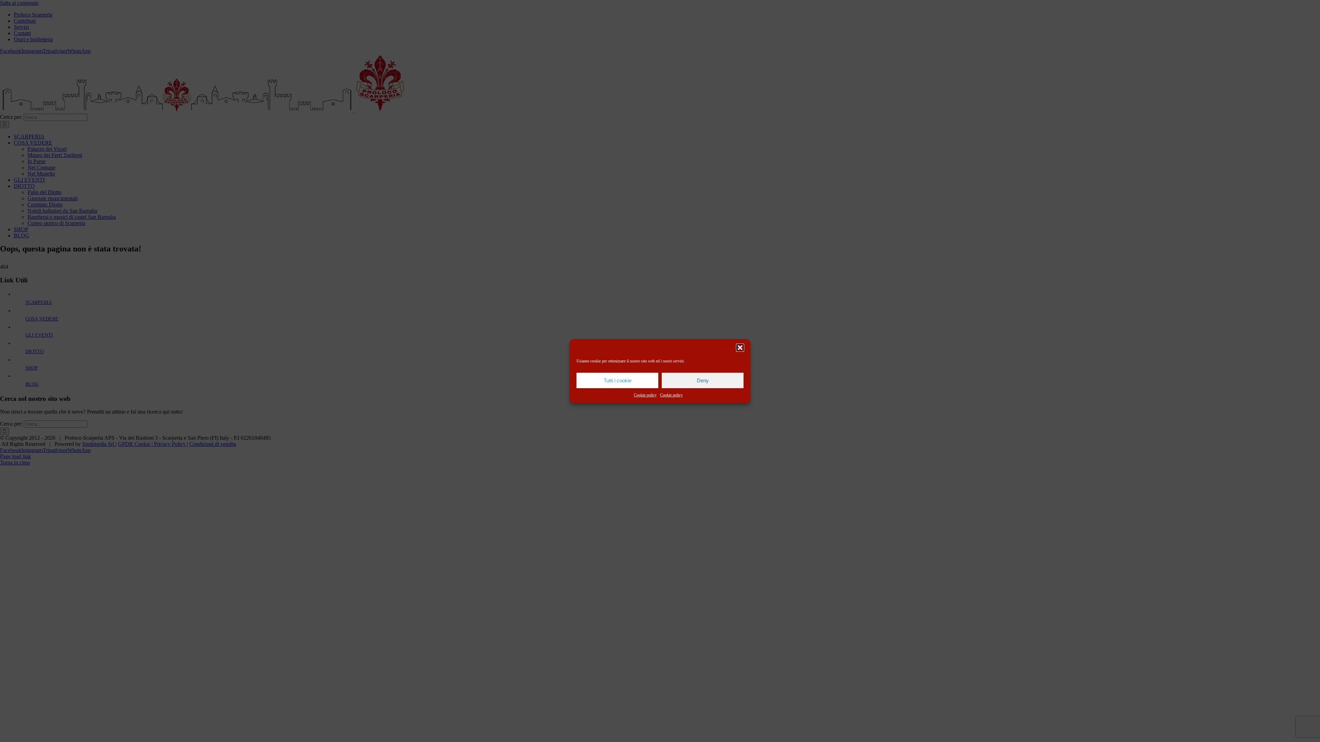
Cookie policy (645, 395)
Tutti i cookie (617, 380)
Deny (703, 380)
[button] (740, 347)
